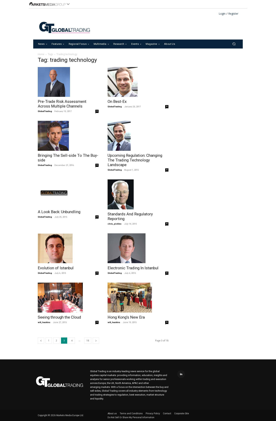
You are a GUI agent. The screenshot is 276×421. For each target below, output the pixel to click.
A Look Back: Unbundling (59, 212)
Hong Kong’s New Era (126, 317)
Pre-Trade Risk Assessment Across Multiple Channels (62, 103)
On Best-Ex (117, 101)
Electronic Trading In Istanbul (133, 268)
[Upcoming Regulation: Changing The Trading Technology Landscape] (138, 136)
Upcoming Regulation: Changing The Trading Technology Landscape (135, 160)
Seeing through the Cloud (59, 317)
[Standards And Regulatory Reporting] (138, 194)
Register (233, 13)
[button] (233, 44)
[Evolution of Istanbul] (68, 248)
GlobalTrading (45, 111)
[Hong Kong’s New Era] (138, 298)
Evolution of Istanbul (56, 268)
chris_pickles (114, 224)
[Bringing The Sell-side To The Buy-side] (68, 136)
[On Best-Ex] (138, 82)
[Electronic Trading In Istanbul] (138, 248)
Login (222, 13)
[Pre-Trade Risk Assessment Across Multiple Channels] (68, 82)
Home (41, 54)
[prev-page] (41, 340)
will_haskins (44, 322)
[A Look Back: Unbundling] (68, 193)
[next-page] (96, 340)
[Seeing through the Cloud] (68, 298)
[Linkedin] (181, 374)
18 (87, 340)
